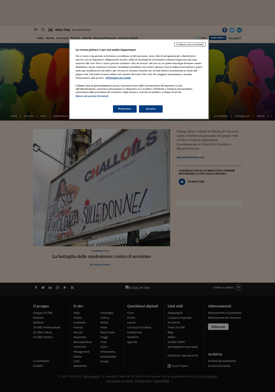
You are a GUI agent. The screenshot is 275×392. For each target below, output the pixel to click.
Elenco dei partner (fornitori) (92, 96)
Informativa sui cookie (118, 78)
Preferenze (124, 108)
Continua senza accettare (190, 44)
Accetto (151, 108)
